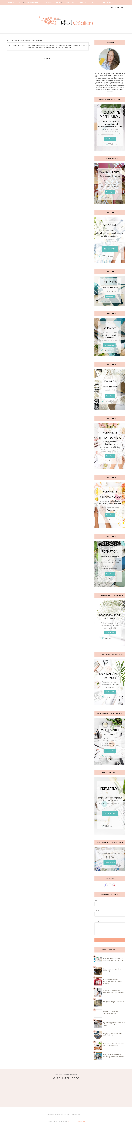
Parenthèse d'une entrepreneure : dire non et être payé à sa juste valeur (114, 1024)
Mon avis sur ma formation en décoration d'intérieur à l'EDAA (113, 959)
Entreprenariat (34, 3)
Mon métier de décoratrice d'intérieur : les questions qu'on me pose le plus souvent (113, 1056)
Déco (20, 3)
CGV (61, 1114)
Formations (70, 3)
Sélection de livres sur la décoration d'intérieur (111, 1012)
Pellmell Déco (107, 3)
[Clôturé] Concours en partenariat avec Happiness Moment (112, 981)
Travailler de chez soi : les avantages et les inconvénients (113, 991)
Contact (94, 3)
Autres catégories (52, 3)
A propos (83, 3)
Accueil (11, 3)
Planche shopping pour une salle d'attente (112, 1034)
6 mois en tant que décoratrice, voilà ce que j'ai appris (113, 1044)
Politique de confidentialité (72, 1114)
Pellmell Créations (76, 1121)
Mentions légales (53, 1114)
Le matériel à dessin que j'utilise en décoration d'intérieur (113, 1002)
